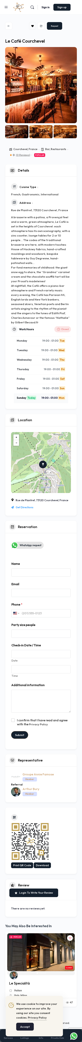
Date (14, 660)
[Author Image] (14, 975)
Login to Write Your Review (36, 892)
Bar (47, 149)
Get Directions (24, 507)
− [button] (16, 443)
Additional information (28, 685)
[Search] (32, 7)
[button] (10, 85)
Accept (25, 1026)
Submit (19, 735)
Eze (17, 995)
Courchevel (20, 149)
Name (15, 564)
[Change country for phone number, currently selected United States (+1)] (15, 613)
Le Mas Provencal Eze (27, 983)
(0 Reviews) (23, 155)
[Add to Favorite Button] (70, 938)
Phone (16, 604)
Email (15, 584)
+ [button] (16, 437)
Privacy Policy (38, 724)
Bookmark (32, 26)
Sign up (62, 7)
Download (42, 865)
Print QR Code (22, 865)
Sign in (46, 7)
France (33, 149)
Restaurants (58, 149)
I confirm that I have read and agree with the (42, 722)
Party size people (23, 625)
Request (54, 26)
